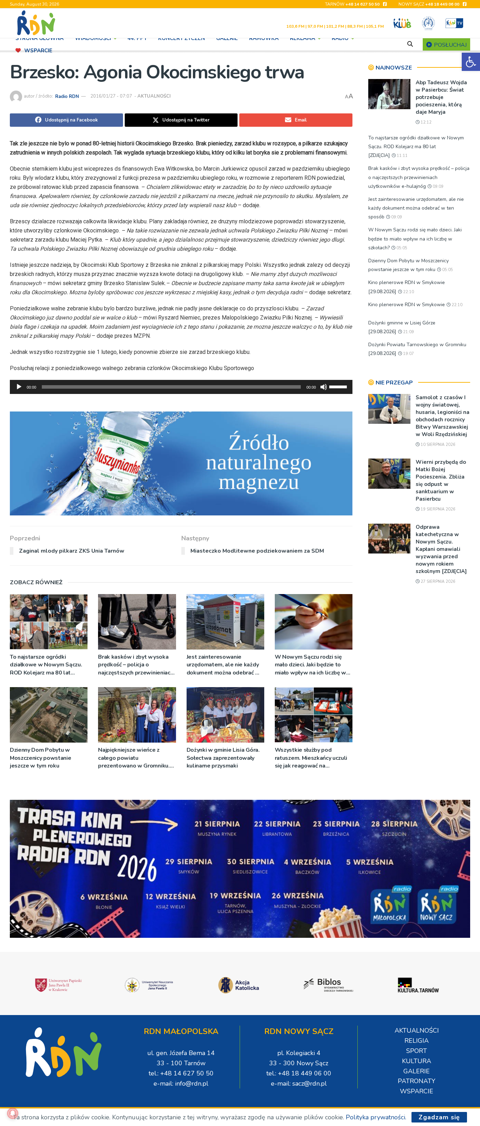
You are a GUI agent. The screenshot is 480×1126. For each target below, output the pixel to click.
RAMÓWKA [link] (264, 38)
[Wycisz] (323, 386)
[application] (181, 387)
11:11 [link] (402, 155)
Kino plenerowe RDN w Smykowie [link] (406, 304)
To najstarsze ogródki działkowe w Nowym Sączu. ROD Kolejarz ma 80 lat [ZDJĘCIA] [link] (46, 665)
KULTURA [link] (416, 1061)
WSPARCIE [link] (38, 50)
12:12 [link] (426, 122)
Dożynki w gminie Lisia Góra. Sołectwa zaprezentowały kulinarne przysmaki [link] (223, 758)
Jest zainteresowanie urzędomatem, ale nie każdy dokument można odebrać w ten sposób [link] (223, 665)
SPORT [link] (416, 1051)
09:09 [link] (437, 186)
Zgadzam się (439, 1117)
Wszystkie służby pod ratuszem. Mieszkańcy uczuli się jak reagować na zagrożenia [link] (311, 758)
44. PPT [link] (137, 38)
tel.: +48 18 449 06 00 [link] (298, 1073)
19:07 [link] (408, 353)
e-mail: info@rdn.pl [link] (181, 1083)
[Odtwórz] (18, 386)
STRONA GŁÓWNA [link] (39, 38)
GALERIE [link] (227, 38)
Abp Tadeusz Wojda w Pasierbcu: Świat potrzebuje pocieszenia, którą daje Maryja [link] (441, 97)
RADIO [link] (340, 38)
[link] (471, 62)
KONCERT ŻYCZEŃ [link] (181, 38)
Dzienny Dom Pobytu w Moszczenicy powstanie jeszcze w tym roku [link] (40, 758)
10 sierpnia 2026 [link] (437, 444)
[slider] (339, 386)
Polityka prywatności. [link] (376, 1117)
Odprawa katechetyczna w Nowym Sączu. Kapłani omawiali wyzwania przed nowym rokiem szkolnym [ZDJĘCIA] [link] (441, 549)
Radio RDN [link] (67, 96)
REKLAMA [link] (302, 38)
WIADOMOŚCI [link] (93, 38)
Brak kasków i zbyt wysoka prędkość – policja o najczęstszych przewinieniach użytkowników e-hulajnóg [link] (135, 665)
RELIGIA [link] (416, 1040)
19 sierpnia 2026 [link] (437, 509)
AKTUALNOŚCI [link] (154, 96)
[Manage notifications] (12, 1113)
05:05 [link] (401, 248)
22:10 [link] (408, 292)
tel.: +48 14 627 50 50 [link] (181, 1073)
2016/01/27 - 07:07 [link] (111, 96)
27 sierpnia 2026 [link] (437, 581)
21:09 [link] (408, 332)
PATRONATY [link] (416, 1081)
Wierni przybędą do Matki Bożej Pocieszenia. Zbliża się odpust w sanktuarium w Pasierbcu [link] (441, 480)
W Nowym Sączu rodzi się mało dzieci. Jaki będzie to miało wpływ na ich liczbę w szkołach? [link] (310, 665)
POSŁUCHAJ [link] (450, 45)
